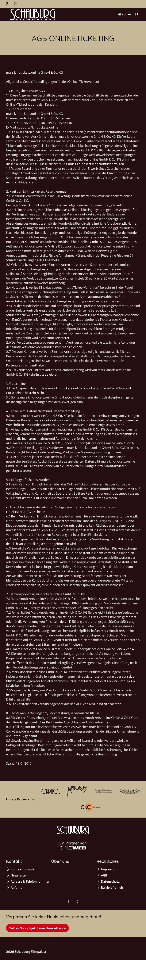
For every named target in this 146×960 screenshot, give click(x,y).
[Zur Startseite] (32, 14)
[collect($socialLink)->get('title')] (7, 4)
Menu (121, 14)
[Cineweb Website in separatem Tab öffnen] (73, 848)
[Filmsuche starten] (136, 14)
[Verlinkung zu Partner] (51, 791)
